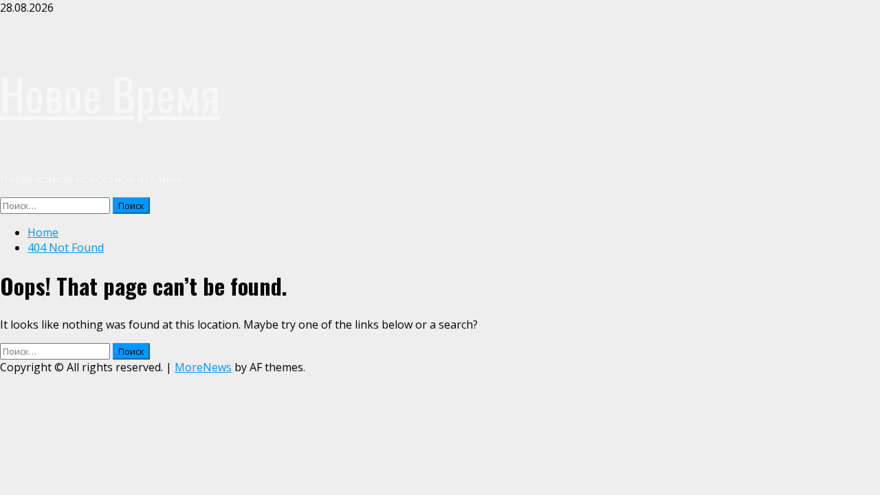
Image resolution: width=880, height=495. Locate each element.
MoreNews (203, 367)
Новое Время (110, 93)
